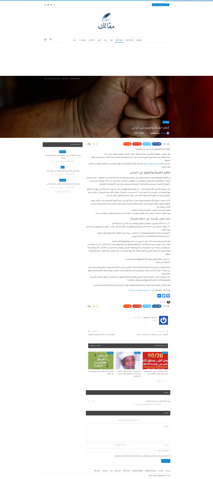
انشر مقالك (126, 470)
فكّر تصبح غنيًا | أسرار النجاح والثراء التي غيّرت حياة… (62, 171)
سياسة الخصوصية (150, 470)
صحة (105, 40)
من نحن (167, 470)
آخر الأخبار (92, 40)
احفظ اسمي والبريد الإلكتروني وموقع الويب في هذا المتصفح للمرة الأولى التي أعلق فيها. (141, 456)
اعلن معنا (118, 470)
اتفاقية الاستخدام (137, 470)
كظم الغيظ (162, 302)
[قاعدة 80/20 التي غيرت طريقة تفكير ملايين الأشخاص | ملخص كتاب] (155, 360)
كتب (74, 40)
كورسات (83, 40)
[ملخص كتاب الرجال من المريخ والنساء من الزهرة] (100, 360)
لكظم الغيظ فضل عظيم (153, 164)
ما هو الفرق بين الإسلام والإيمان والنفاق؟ (101, 334)
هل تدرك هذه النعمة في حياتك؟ (141, 290)
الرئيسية (139, 40)
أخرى (99, 40)
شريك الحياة (129, 40)
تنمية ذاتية (119, 40)
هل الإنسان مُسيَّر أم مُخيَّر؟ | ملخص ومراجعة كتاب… (63, 184)
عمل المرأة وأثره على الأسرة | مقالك (158, 401)
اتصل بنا (160, 470)
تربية (111, 40)
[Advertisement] (106, 59)
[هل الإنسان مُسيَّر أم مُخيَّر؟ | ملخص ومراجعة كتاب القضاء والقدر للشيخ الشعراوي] (128, 360)
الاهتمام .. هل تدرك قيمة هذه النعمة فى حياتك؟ (152, 334)
